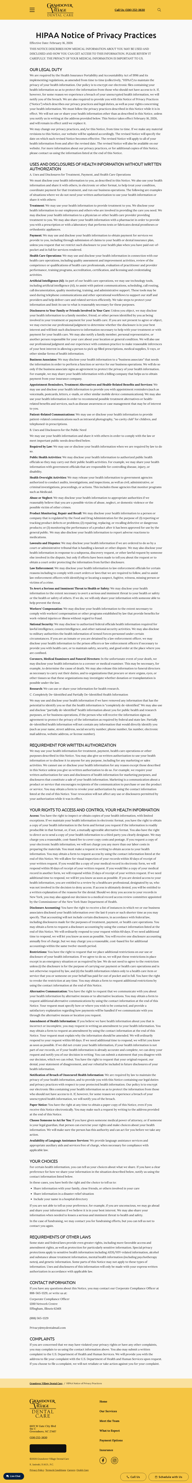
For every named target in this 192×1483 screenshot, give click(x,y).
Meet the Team (109, 1421)
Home (103, 1401)
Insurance (106, 1450)
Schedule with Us (48, 1448)
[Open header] (33, 10)
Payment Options (111, 1440)
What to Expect (110, 1430)
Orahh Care (82, 1470)
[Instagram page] (114, 1460)
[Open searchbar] (159, 10)
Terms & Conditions (55, 1470)
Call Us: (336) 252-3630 (130, 10)
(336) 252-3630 (38, 1437)
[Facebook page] (103, 1460)
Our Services (108, 1411)
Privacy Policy (37, 1470)
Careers (71, 1470)
